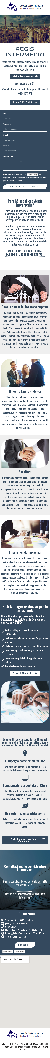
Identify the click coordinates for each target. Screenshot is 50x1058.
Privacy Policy (32, 175)
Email (5, 135)
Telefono (7, 146)
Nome (5, 114)
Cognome (7, 124)
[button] (25, 76)
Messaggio (8, 157)
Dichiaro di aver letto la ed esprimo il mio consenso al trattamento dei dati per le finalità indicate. (24, 177)
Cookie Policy (19, 951)
